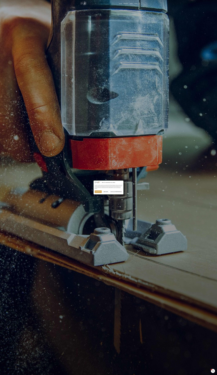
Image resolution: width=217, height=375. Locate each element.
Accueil (120, 3)
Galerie (131, 3)
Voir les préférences (116, 191)
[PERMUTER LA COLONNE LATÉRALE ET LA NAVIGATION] (139, 3)
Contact (136, 3)
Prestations (126, 3)
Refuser (106, 191)
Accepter (98, 191)
